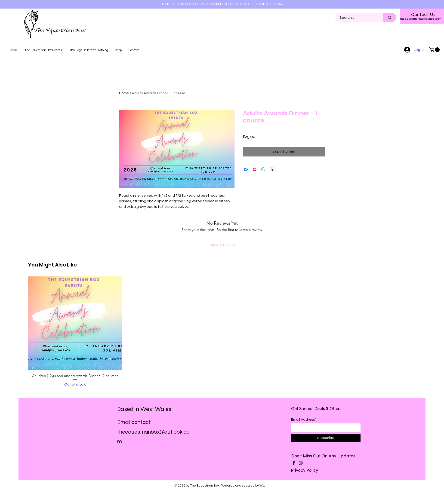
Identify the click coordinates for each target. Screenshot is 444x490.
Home (124, 93)
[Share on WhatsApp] (263, 169)
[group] (222, 332)
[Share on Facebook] (246, 169)
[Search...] (389, 17)
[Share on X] (272, 169)
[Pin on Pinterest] (254, 169)
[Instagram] (300, 463)
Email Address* (303, 419)
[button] (435, 49)
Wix (262, 485)
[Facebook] (293, 463)
